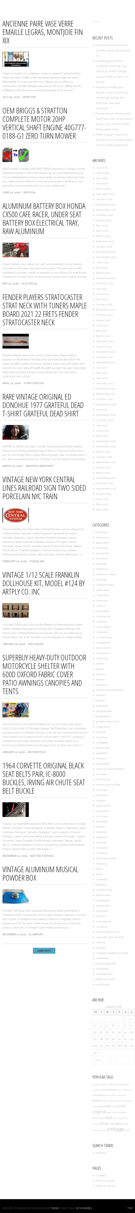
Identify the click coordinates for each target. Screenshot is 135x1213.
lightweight (103, 763)
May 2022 (102, 330)
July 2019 (101, 425)
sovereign (102, 879)
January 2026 (104, 199)
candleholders (105, 584)
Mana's (7, 5)
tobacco (101, 916)
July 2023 (101, 288)
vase (99, 1130)
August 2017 (103, 467)
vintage (100, 947)
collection (102, 632)
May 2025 (102, 225)
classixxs (101, 621)
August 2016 (103, 493)
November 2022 (106, 309)
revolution (102, 847)
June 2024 (102, 262)
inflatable (102, 742)
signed (95, 1124)
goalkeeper (103, 716)
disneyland (103, 653)
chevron (101, 605)
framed (100, 695)
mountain (102, 790)
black (112, 1084)
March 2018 (103, 451)
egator (100, 669)
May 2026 (102, 178)
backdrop (102, 558)
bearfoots (102, 569)
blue (118, 1084)
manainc (101, 1152)
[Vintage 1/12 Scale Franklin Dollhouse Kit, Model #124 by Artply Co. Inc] (15, 617)
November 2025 (106, 209)
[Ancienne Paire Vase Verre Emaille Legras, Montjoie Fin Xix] (15, 65)
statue (119, 1123)
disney (107, 1095)
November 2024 (106, 252)
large (100, 1106)
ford (103, 1100)
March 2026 (103, 188)
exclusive (122, 1095)
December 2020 (106, 388)
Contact (65, 5)
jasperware (103, 747)
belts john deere (106, 574)
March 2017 (103, 472)
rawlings (101, 832)
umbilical (101, 926)
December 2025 (106, 204)
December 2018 (105, 441)
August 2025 (103, 220)
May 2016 (102, 504)
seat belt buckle (42, 855)
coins (119, 1090)
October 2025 (104, 215)
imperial (101, 732)
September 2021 (106, 362)
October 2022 (104, 315)
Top (130, 1208)
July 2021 (101, 367)
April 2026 (102, 183)
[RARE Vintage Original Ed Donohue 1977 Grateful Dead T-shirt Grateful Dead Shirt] (15, 438)
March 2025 (103, 236)
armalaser (102, 548)
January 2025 (104, 246)
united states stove (108, 932)
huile (94, 1106)
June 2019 (102, 430)
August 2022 (103, 320)
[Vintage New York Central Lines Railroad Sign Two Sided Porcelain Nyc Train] (15, 521)
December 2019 (106, 415)
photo (115, 1112)
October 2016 (104, 483)
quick (102, 1118)
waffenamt (102, 958)
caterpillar (102, 595)
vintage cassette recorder (112, 953)
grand (120, 1101)
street (125, 1124)
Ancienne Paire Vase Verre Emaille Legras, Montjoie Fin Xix (42, 32)
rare (108, 1117)
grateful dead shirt (39, 466)
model (121, 1106)
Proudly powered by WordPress (25, 1208)
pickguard (102, 811)
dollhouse (36, 644)
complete (98, 1095)
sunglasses (103, 900)
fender (96, 1100)
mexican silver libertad (110, 769)
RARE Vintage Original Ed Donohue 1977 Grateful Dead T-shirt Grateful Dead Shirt (43, 405)
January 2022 (104, 346)
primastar (102, 821)
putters (100, 826)
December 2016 (106, 478)
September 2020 (106, 404)
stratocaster (34, 383)
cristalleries (103, 642)
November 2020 (106, 394)
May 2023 (102, 299)
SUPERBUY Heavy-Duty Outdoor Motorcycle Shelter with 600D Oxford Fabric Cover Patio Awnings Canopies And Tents (44, 674)
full (107, 1101)
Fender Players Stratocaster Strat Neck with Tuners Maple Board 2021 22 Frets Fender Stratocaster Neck (44, 309)
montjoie (29, 97)
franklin (100, 700)
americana (102, 537)
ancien (95, 1084)
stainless (101, 884)
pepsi (109, 1112)
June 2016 (102, 499)
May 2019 (102, 436)
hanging (127, 1101)
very (104, 1130)
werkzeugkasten (106, 963)
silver (99, 874)
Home (49, 5)
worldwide (102, 984)
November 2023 (106, 278)
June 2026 (102, 173)
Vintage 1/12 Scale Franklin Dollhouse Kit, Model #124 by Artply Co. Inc (43, 583)
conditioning (104, 637)
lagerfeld (101, 753)
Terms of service (117, 5)
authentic (103, 1084)
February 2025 (105, 241)
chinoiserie (102, 611)
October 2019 (104, 420)
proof (95, 1118)
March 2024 (103, 273)
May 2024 (102, 267)
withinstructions (105, 979)
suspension (103, 905)
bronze (124, 1084)
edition (100, 663)
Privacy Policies (88, 5)
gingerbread (104, 711)
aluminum (36, 934)
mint (113, 1106)
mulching (102, 795)
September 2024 (106, 257)
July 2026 (102, 167)
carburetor (102, 590)
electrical (29, 283)
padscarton (103, 805)
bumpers (101, 579)
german (113, 1101)
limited (107, 1106)
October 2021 (104, 357)
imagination (103, 726)
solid (112, 1123)
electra (100, 674)
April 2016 (102, 509)
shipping (101, 863)
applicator (102, 542)
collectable (103, 627)
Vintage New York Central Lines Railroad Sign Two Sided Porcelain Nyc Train (44, 487)
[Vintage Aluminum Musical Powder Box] (15, 903)
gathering (102, 705)
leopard (101, 758)
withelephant (104, 974)
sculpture (102, 853)
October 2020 (104, 399)
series (115, 1118)
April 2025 (102, 230)
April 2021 (102, 378)
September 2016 (106, 488)
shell (121, 1118)
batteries (101, 563)
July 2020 (102, 409)
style (94, 1130)
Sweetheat (68, 1208)
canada (95, 1090)
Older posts (44, 950)
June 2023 (102, 294)
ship (126, 1118)
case (102, 1089)
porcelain (37, 561)
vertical (29, 192)
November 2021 (105, 351)
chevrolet (102, 600)
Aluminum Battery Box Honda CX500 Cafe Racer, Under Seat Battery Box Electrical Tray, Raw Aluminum (43, 218)
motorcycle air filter (108, 784)
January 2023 (104, 304)
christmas (111, 1089)
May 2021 (101, 372)
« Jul (97, 1060)
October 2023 (104, 283)
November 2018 (105, 446)
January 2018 (104, 457)
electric (100, 679)
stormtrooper (104, 889)
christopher (103, 616)
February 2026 (105, 194)
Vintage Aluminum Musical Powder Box (40, 873)
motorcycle (37, 752)
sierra (99, 868)
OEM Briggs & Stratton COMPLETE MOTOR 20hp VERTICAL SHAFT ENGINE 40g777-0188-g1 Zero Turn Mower (44, 123)
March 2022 (103, 336)
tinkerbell (102, 911)
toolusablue (103, 921)
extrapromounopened (110, 690)
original (100, 800)
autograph (102, 553)
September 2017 (106, 462)
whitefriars (102, 968)
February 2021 (104, 383)
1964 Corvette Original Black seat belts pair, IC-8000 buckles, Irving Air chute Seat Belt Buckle (43, 778)
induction (102, 737)
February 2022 (105, 341)
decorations (103, 648)
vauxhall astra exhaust (110, 937)
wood (127, 1130)
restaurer (101, 842)
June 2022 (102, 325)
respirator (102, 837)
